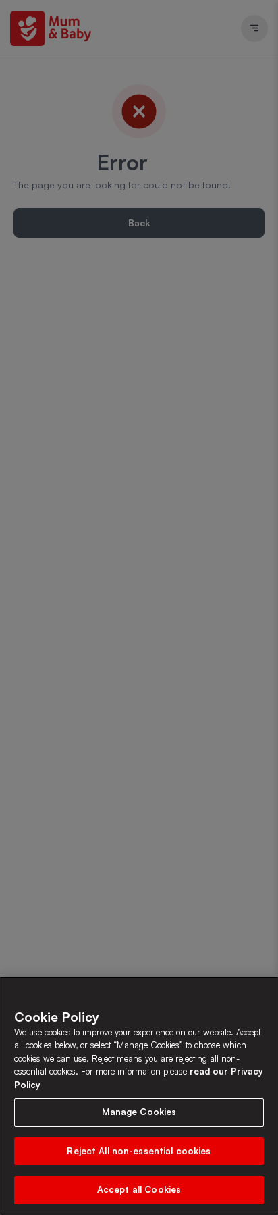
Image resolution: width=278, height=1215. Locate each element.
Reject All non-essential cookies (139, 1150)
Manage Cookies (139, 1111)
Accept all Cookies (139, 1189)
